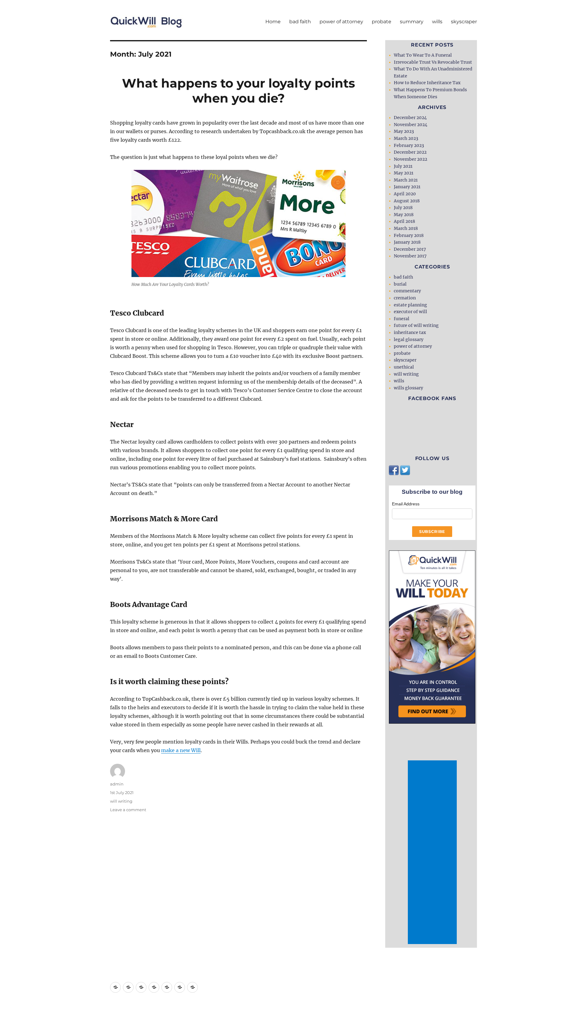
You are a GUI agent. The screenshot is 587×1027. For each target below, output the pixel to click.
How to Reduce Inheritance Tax (427, 82)
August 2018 (407, 201)
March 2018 (406, 228)
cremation (405, 298)
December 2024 (410, 117)
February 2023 (409, 145)
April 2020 (405, 194)
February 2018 (409, 235)
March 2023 (406, 138)
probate (381, 21)
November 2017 (410, 256)
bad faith (300, 21)
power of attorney (341, 21)
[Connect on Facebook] (394, 470)
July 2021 (403, 166)
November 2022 (410, 159)
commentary (407, 291)
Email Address (405, 503)
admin (117, 783)
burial (400, 284)
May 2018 (404, 214)
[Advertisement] (433, 852)
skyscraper (464, 21)
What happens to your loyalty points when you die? (238, 91)
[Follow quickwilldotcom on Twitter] (405, 470)
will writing (121, 801)
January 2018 (407, 242)
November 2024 (410, 124)
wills (437, 21)
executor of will (410, 311)
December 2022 (410, 152)
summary (411, 21)
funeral (401, 318)
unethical (404, 367)
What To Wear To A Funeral (423, 55)
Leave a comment (128, 809)
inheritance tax (410, 332)
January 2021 (407, 186)
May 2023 (404, 131)
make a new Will (181, 750)
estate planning (410, 305)
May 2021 (403, 173)
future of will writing (416, 325)
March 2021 (406, 180)
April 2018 (404, 221)
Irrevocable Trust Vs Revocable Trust (433, 62)
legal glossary (408, 339)
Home (273, 21)
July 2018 (403, 207)
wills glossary (408, 388)
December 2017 (410, 249)
